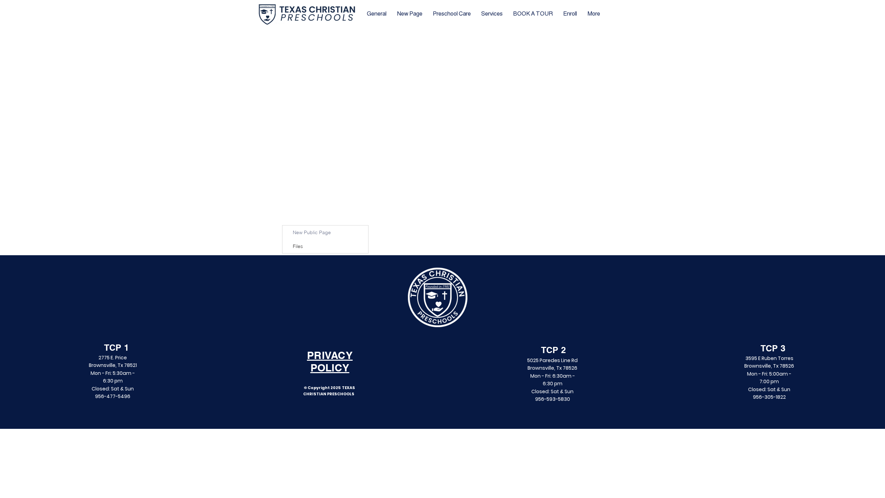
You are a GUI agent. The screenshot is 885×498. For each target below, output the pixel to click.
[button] (533, 14)
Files (298, 246)
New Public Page (312, 232)
